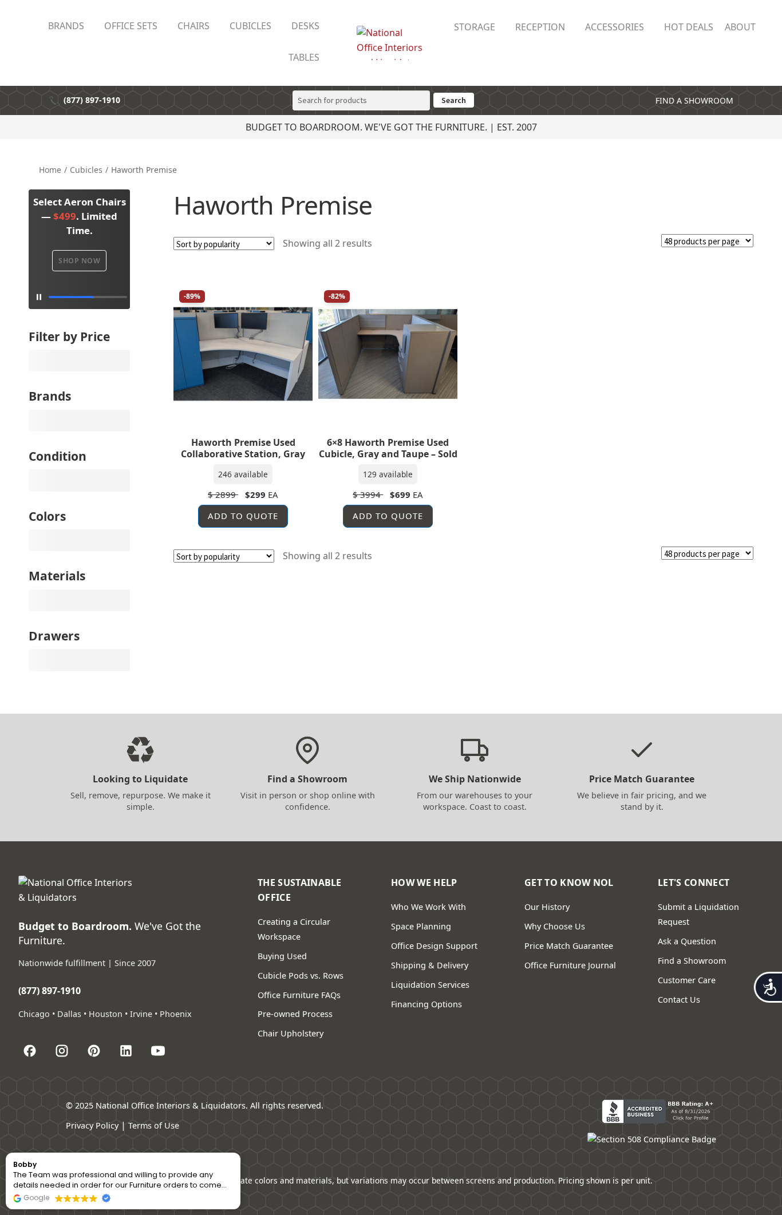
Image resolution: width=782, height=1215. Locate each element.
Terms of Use (153, 1125)
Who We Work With (428, 906)
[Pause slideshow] (79, 297)
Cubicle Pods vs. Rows (300, 975)
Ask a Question (687, 941)
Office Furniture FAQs (299, 995)
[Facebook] (29, 1050)
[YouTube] (158, 1050)
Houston (106, 1013)
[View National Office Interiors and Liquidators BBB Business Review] (659, 1111)
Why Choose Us (554, 926)
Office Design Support (434, 945)
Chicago (34, 1013)
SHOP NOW (79, 261)
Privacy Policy (92, 1125)
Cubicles (86, 169)
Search (453, 100)
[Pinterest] (93, 1050)
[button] (240, 1153)
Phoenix (176, 1013)
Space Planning (421, 926)
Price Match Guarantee (568, 945)
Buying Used (282, 956)
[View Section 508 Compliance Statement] (651, 1145)
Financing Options (426, 1004)
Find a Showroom (692, 960)
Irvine (141, 1013)
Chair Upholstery (290, 1033)
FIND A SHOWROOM (693, 100)
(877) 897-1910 (84, 100)
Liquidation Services (430, 984)
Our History (547, 906)
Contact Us (679, 999)
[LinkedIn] (125, 1050)
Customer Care (687, 980)
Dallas (69, 1013)
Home (50, 169)
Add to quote (243, 515)
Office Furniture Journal (570, 965)
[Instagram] (61, 1050)
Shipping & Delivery (429, 965)
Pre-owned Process (295, 1013)
